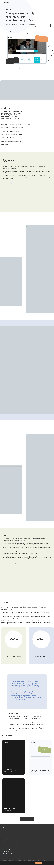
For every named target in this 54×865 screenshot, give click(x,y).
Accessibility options (17, 843)
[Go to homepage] (6, 2)
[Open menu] (50, 3)
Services (15, 837)
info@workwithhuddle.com (8, 849)
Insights (4, 841)
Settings (31, 862)
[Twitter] (6, 853)
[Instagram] (12, 853)
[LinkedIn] (3, 853)
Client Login (15, 841)
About (14, 839)
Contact (4, 843)
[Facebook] (9, 853)
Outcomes (5, 837)
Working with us (6, 839)
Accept (38, 862)
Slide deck (5, 851)
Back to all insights (27, 819)
